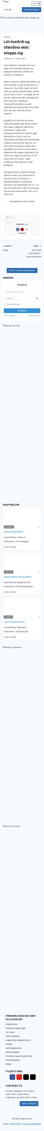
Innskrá (22, 310)
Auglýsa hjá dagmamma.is (18, 1040)
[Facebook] (17, 229)
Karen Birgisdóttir (14, 531)
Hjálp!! (9, 1064)
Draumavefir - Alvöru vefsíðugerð (25, 1124)
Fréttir (7, 37)
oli (12, 59)
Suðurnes (8, 572)
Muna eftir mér (13, 304)
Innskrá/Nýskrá (31, 9)
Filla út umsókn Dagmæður (22, 270)
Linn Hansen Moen (14, 621)
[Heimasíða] (26, 229)
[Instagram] (33, 1077)
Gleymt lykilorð (34, 315)
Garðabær (9, 527)
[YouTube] (22, 229)
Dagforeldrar (11, 1024)
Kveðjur (9, 1044)
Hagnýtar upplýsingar (16, 1028)
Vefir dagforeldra (14, 1048)
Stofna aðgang (9, 315)
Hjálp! (7, 248)
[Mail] (26, 1077)
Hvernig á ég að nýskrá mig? (19, 1056)
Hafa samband (13, 1036)
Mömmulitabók (13, 1052)
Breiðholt (8, 617)
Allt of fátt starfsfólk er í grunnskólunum (34, 251)
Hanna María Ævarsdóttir (18, 576)
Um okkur (10, 1032)
